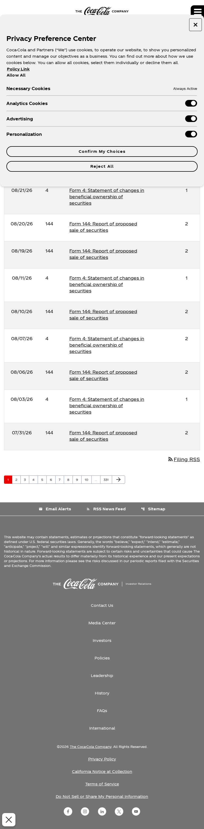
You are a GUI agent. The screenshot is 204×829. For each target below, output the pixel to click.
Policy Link (18, 69)
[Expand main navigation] (197, 12)
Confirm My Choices (102, 151)
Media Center (102, 623)
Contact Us (102, 605)
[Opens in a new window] (68, 811)
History (102, 693)
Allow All (16, 75)
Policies (102, 658)
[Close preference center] (195, 25)
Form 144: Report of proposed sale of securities (103, 227)
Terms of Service (102, 784)
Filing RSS (183, 459)
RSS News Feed (106, 509)
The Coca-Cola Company (90, 746)
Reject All (102, 166)
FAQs (102, 710)
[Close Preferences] (8, 819)
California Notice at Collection (102, 771)
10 (88, 479)
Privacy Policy (102, 759)
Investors (102, 640)
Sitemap (153, 509)
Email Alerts (55, 509)
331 (107, 479)
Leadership (102, 675)
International (102, 728)
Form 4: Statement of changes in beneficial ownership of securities (106, 196)
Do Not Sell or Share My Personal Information (102, 796)
